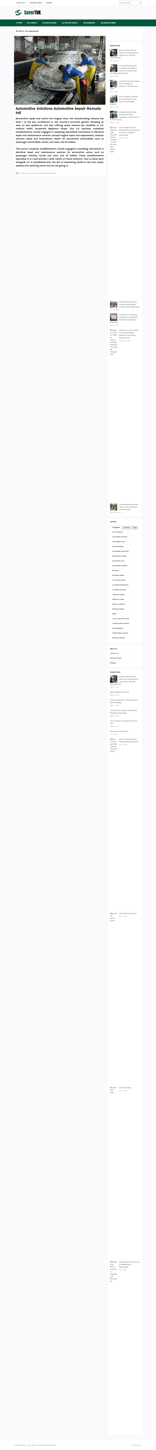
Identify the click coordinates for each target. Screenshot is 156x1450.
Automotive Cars (118, 561)
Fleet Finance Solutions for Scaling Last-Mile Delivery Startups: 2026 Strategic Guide (129, 304)
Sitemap (49, 3)
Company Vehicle (118, 595)
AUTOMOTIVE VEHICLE (69, 23)
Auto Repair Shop (118, 542)
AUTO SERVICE (32, 23)
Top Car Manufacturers (120, 619)
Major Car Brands (118, 604)
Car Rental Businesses (120, 585)
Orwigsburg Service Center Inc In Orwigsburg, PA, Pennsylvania (129, 1264)
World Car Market (118, 638)
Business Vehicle (118, 575)
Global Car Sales (118, 599)
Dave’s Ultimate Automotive (119, 692)
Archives (127, 527)
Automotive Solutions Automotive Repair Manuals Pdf (58, 110)
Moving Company (118, 609)
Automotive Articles (119, 556)
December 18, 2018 (35, 173)
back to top (137, 1445)
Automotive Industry (49, 173)
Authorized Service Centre (128, 913)
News (114, 614)
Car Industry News (119, 580)
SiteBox (34, 1445)
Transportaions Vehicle (120, 623)
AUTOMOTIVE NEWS (49, 23)
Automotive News (125, 1088)
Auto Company (117, 532)
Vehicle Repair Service (120, 633)
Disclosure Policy (36, 3)
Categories (116, 527)
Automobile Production (120, 551)
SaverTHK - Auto (25, 1445)
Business (115, 571)
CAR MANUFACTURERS (108, 23)
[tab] (116, 528)
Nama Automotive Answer (119, 731)
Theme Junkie (51, 1445)
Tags (134, 527)
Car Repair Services (119, 590)
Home (20, 23)
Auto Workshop (117, 546)
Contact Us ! (20, 3)
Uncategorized (117, 628)
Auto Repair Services (119, 537)
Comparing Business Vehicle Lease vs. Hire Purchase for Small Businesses (128, 506)
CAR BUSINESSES (89, 23)
